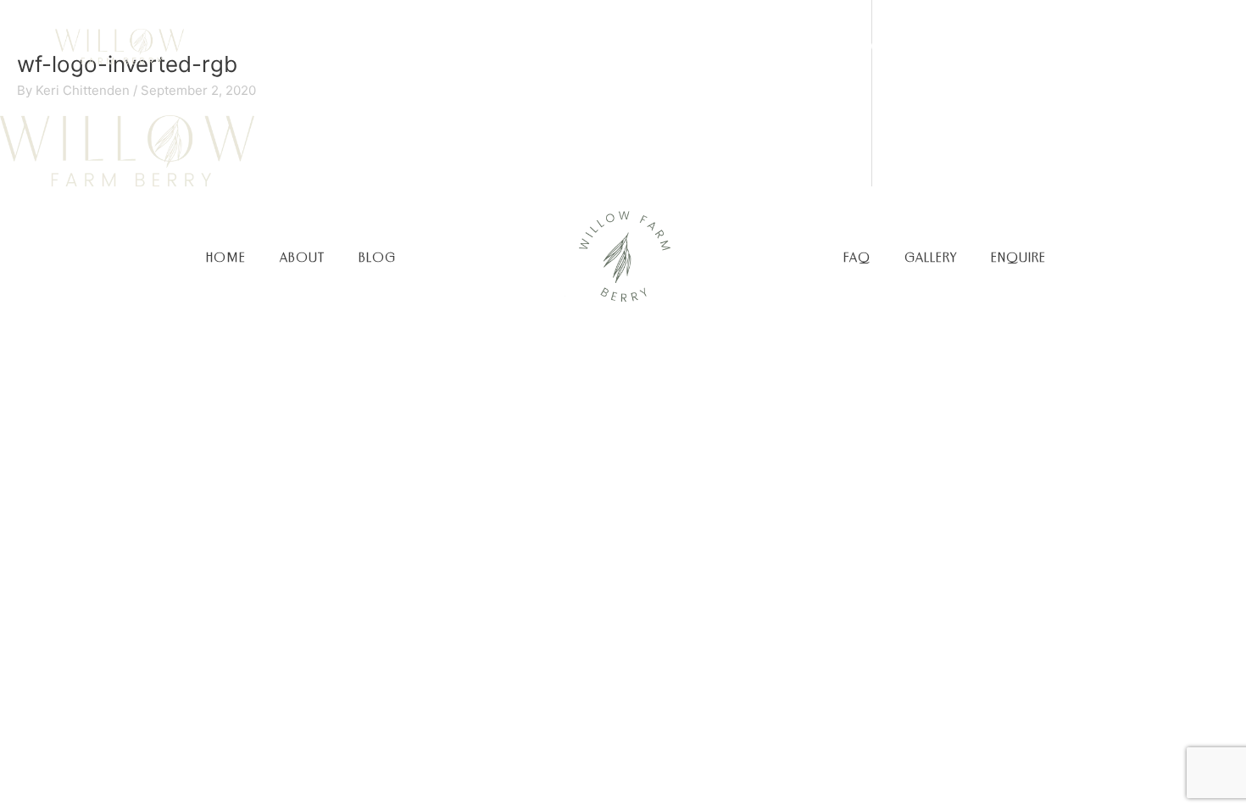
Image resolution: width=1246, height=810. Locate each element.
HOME (226, 256)
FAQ (857, 256)
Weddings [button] (761, 46)
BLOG (377, 256)
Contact (1132, 46)
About (669, 46)
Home (591, 46)
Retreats (1035, 46)
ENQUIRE (1018, 256)
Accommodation (905, 46)
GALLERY (930, 256)
